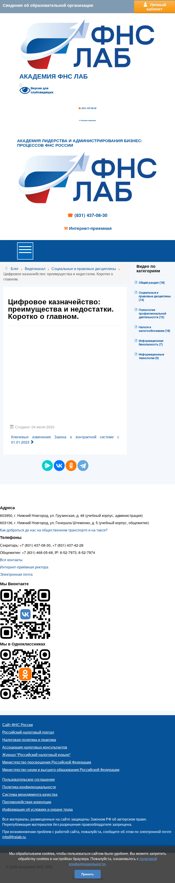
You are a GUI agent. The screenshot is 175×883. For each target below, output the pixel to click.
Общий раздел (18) (152, 282)
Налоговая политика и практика (29, 739)
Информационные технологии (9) (151, 356)
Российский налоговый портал (28, 732)
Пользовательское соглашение (28, 779)
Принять (87, 874)
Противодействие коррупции (26, 801)
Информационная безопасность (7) (151, 342)
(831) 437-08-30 (89, 108)
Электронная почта (16, 574)
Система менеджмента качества (29, 794)
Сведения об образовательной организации (48, 5)
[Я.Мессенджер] (47, 465)
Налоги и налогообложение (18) (154, 328)
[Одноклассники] (71, 465)
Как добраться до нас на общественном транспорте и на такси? (54, 530)
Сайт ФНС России (17, 724)
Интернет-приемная (88, 120)
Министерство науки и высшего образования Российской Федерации (60, 769)
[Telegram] (82, 465)
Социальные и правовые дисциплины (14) (155, 296)
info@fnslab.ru (14, 836)
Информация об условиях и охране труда (37, 809)
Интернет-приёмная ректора (24, 567)
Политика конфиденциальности (29, 786)
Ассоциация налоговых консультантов (34, 747)
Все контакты (11, 559)
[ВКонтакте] (59, 465)
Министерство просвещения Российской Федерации (46, 762)
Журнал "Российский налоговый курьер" (36, 754)
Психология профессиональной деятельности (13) (152, 313)
